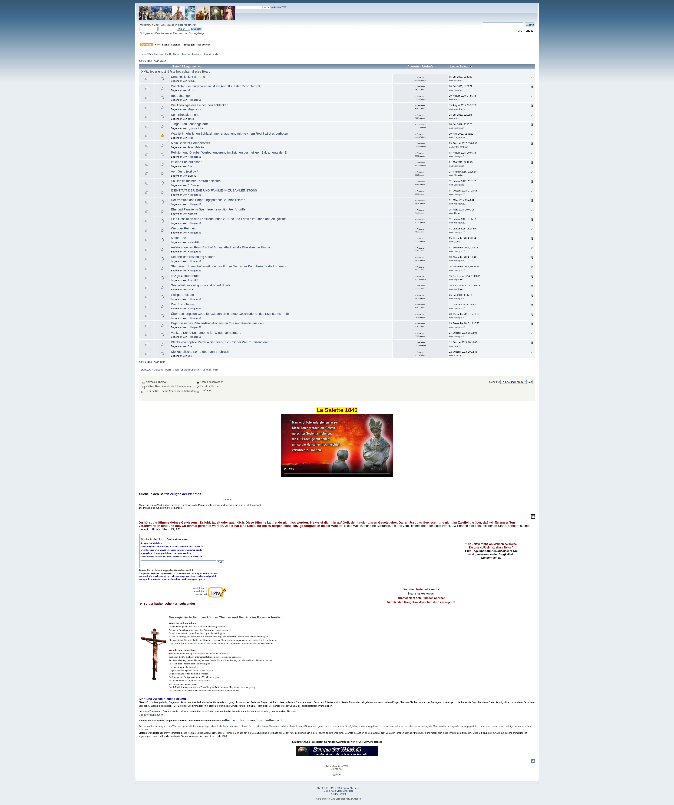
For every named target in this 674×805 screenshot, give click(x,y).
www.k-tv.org (200, 591)
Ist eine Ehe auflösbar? (187, 162)
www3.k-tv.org (200, 588)
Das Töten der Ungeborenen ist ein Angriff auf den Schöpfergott (215, 86)
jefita (190, 137)
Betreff (176, 66)
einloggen (171, 24)
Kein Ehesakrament (185, 114)
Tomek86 (193, 280)
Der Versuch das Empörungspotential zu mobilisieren (208, 200)
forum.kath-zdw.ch (269, 720)
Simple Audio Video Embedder (338, 791)
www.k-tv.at (201, 594)
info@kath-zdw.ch (153, 714)
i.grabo (192, 128)
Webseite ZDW (278, 7)
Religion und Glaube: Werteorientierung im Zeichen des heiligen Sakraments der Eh (229, 152)
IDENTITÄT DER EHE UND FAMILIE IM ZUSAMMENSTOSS (214, 190)
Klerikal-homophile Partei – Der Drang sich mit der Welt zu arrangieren (220, 342)
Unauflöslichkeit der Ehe (188, 77)
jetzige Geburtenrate (185, 276)
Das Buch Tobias (183, 304)
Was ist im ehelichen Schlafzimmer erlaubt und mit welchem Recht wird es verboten (229, 133)
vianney (457, 346)
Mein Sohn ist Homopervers (190, 143)
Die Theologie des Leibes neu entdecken (199, 105)
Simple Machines (351, 788)
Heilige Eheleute (182, 295)
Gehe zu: (494, 381)
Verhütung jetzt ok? (184, 171)
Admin (191, 80)
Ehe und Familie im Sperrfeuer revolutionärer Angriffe (208, 209)
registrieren (190, 24)
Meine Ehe (178, 238)
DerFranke (459, 128)
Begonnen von (193, 66)
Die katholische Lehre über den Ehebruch (200, 351)
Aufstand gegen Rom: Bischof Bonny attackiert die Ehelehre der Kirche (220, 247)
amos (456, 99)
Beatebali (458, 80)
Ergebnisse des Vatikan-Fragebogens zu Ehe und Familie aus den (217, 323)
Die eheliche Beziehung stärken (193, 257)
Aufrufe (428, 66)
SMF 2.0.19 (322, 788)
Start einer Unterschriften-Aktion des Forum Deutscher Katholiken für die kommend (229, 266)
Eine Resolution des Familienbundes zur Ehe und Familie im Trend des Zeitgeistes (228, 219)
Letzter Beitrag (460, 66)
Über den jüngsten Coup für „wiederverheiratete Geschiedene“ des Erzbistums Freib (230, 314)
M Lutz (191, 90)
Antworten (414, 66)
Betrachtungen (181, 96)
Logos (457, 241)
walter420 (193, 242)
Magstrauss (194, 109)
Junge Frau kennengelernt (189, 124)
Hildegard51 (194, 99)
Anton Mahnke (196, 147)
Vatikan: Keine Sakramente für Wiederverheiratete (206, 333)
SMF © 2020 (336, 788)
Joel (190, 166)
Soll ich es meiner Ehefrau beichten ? (197, 181)
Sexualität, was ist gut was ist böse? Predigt (201, 285)
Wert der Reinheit (183, 228)
